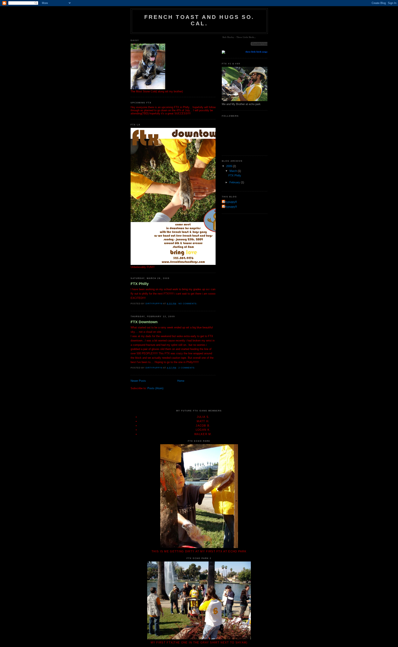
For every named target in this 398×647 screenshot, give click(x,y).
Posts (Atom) (155, 388)
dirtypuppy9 (230, 206)
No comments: (188, 303)
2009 (229, 166)
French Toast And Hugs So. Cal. (199, 20)
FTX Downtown (144, 322)
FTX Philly (140, 284)
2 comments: (187, 368)
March (233, 170)
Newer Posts (138, 380)
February (235, 182)
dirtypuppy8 (230, 201)
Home (180, 380)
